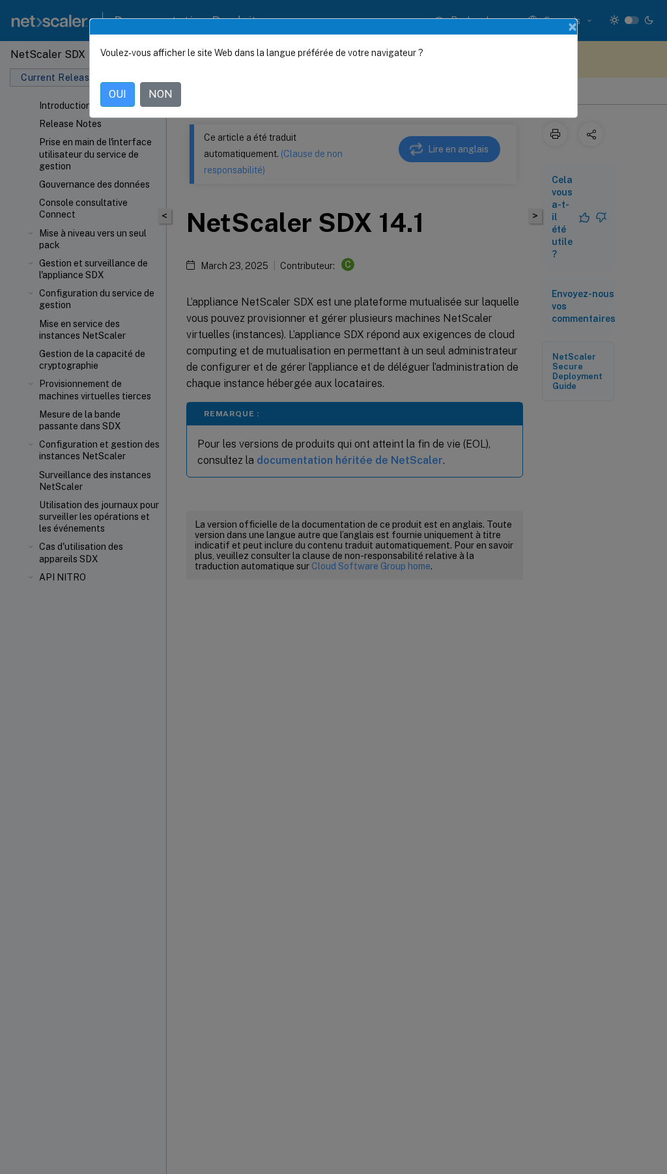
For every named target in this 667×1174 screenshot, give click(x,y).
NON (161, 94)
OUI (117, 94)
